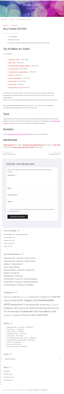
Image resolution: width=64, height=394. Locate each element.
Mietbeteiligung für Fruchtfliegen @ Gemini (16, 234)
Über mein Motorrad (13, 346)
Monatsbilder (30, 285)
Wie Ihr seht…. (11, 329)
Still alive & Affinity (30, 261)
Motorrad (45, 308)
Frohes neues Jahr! (9, 243)
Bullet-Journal (24, 297)
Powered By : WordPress (40, 390)
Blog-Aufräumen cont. (9, 154)
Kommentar (11, 175)
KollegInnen (10, 308)
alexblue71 (16, 33)
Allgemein (6, 25)
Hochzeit (44, 305)
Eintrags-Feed (8, 374)
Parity (30, 390)
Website (10, 201)
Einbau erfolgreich (17, 264)
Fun (18, 300)
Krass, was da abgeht (14, 78)
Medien (33, 308)
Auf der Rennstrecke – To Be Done (14, 270)
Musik (55, 308)
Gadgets (31, 300)
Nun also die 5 (30, 270)
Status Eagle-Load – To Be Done (13, 258)
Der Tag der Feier (13, 69)
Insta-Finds (54, 305)
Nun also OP (15, 273)
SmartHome (9, 315)
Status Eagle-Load (9, 237)
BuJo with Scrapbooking (31, 282)
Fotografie (45, 297)
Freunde (8, 301)
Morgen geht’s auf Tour (15, 87)
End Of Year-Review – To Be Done (14, 285)
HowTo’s (11, 75)
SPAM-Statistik (8, 145)
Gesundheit (32, 305)
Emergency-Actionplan (30, 279)
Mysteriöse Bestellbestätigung (33, 145)
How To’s (10, 342)
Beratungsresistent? (55, 154)
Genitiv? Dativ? (13, 81)
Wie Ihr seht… (12, 84)
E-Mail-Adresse (12, 195)
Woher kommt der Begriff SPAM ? (23, 147)
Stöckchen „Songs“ (14, 59)
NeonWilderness (8, 276)
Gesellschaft (17, 304)
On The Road (12, 311)
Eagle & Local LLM (9, 240)
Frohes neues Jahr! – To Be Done (13, 261)
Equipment (33, 297)
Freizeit (55, 297)
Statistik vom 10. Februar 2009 (17, 134)
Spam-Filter (56, 145)
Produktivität (14, 25)
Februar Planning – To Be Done (13, 282)
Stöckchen (28, 315)
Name (9, 188)
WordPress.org (8, 380)
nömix (5, 267)
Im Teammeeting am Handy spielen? (19, 65)
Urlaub (42, 315)
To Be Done (32, 5)
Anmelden (7, 371)
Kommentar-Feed (9, 377)
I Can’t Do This (8, 246)
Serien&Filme (47, 311)
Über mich (10, 344)
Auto (16, 297)
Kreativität (23, 308)
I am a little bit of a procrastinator (18, 72)
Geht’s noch (12, 62)
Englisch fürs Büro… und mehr (15, 327)
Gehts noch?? (11, 336)
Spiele (18, 315)
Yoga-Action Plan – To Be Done (13, 279)
